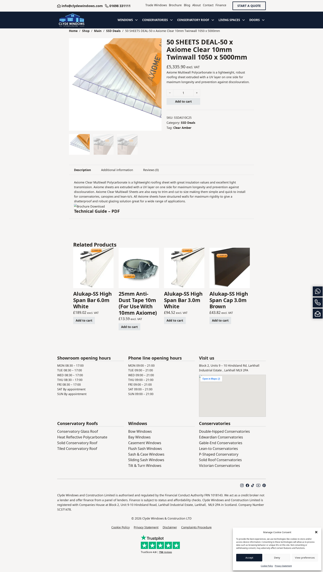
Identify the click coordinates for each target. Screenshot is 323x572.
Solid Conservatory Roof (77, 442)
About (196, 5)
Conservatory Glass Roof (77, 431)
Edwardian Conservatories (221, 437)
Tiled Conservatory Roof (77, 448)
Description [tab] (82, 170)
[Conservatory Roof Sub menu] (212, 20)
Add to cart (183, 101)
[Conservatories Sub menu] (171, 20)
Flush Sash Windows (145, 448)
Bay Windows (139, 437)
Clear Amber (182, 128)
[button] (316, 532)
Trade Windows (156, 5)
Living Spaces (229, 20)
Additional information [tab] (117, 170)
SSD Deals (113, 31)
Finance (221, 5)
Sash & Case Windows (146, 454)
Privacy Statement (283, 565)
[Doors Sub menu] (263, 20)
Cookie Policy (267, 565)
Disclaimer (170, 527)
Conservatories (155, 20)
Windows (125, 20)
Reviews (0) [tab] (151, 170)
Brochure (175, 5)
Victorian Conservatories (219, 465)
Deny (277, 557)
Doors (254, 20)
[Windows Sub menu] (136, 20)
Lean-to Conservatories (218, 448)
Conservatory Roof (193, 20)
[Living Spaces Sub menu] (243, 20)
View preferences (305, 557)
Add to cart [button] (84, 320)
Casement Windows (144, 442)
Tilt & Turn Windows (144, 465)
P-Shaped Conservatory (218, 454)
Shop (85, 31)
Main (98, 31)
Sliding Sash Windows (146, 459)
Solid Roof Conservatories (220, 459)
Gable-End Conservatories (220, 442)
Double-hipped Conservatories (224, 431)
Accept (249, 557)
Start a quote (249, 5)
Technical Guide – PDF (97, 211)
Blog (187, 5)
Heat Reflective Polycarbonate (82, 437)
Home (73, 31)
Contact (208, 5)
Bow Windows (140, 431)
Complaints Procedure (196, 527)
